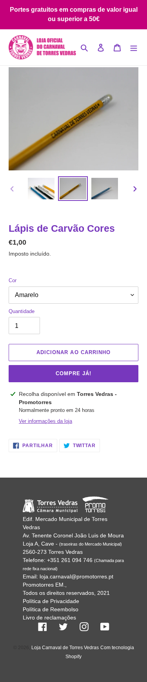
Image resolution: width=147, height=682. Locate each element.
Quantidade (21, 311)
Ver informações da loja (45, 421)
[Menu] (133, 47)
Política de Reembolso (50, 609)
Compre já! (73, 373)
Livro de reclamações (49, 617)
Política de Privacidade (51, 601)
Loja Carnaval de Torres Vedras (65, 647)
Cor (12, 280)
